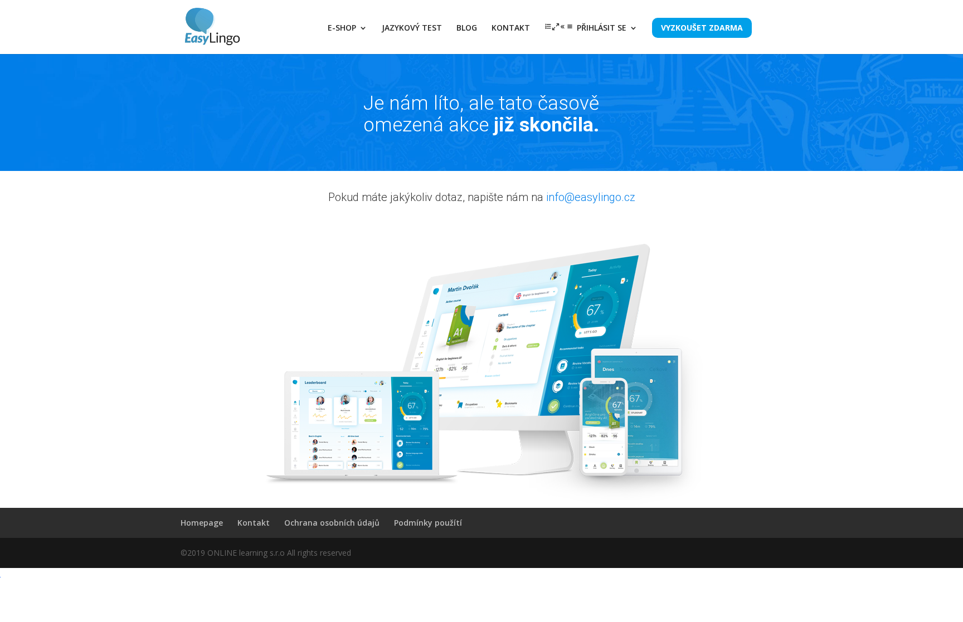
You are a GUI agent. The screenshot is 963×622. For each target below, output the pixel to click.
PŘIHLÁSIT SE (601, 28)
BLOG (466, 28)
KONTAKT (511, 28)
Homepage (202, 522)
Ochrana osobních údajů (332, 522)
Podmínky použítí (428, 522)
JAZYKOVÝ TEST (412, 28)
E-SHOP (342, 28)
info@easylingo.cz (590, 197)
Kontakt (253, 522)
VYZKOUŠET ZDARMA (702, 27)
